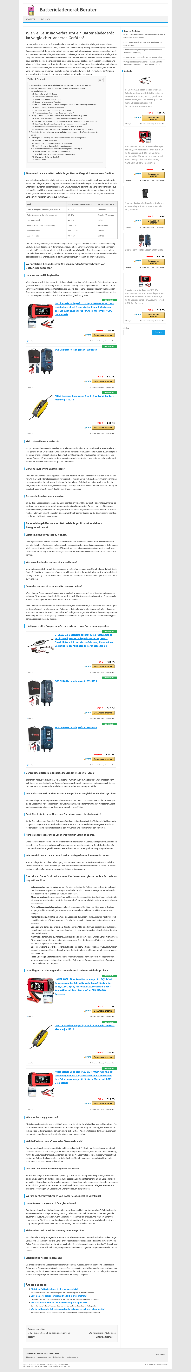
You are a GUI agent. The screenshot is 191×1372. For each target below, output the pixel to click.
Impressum (160, 1354)
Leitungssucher (73, 1357)
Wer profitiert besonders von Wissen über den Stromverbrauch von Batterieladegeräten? (58, 89)
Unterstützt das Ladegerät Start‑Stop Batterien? (143, 57)
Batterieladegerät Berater (68, 9)
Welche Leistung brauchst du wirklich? (49, 107)
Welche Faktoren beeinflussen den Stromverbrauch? (54, 143)
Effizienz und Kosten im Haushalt (47, 157)
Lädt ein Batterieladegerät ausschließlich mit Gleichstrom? (59, 1296)
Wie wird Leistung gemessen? (46, 140)
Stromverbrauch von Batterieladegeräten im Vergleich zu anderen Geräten (61, 85)
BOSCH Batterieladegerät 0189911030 (76, 681)
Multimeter (30, 1357)
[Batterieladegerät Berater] (30, 15)
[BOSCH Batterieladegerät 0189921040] (145, 240)
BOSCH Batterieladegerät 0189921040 (76, 349)
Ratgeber (45, 19)
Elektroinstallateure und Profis (46, 96)
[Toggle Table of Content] (99, 80)
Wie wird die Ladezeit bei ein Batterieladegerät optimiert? (59, 1302)
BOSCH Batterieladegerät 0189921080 (76, 727)
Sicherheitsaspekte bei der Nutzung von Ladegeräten (55, 154)
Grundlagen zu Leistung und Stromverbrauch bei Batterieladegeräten (58, 138)
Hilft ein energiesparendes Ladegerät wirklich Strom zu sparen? (58, 126)
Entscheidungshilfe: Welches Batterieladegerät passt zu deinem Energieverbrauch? (64, 105)
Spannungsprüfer (44, 1357)
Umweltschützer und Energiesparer (48, 99)
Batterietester (59, 1357)
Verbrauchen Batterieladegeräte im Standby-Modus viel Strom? (58, 118)
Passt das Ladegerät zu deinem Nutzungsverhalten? (54, 113)
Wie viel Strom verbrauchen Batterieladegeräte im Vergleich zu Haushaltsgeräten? (66, 121)
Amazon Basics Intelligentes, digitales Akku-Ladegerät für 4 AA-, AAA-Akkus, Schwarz (144, 206)
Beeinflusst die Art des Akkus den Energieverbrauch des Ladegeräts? (61, 124)
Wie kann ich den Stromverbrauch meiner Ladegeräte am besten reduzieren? (64, 129)
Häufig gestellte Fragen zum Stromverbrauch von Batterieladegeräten (59, 116)
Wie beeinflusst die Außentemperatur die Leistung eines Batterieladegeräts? (68, 1309)
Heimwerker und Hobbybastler (46, 94)
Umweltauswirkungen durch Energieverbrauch (52, 151)
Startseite (30, 19)
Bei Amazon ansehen (103, 335)
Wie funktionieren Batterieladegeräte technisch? (53, 146)
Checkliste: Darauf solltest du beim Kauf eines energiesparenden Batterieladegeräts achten (64, 133)
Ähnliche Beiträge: (42, 159)
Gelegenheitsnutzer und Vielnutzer (48, 102)
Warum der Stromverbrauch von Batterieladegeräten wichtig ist (56, 149)
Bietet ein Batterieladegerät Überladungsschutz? (54, 1289)
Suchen (126, 328)
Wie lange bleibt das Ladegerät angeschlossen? (53, 110)
